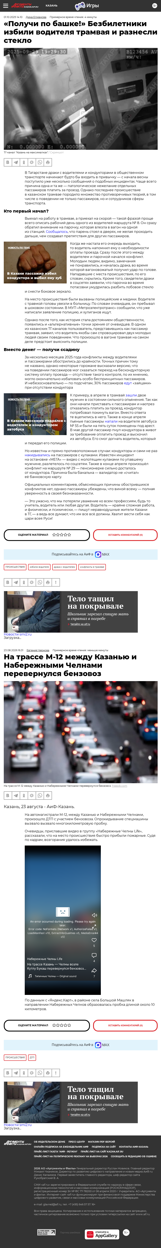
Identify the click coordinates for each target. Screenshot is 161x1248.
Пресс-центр (77, 1141)
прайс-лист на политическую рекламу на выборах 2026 (71, 1156)
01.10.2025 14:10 (13, 17)
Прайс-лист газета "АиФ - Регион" (55, 1151)
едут (128, 383)
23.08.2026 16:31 (13, 650)
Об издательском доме (49, 1141)
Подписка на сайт (104, 1146)
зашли (132, 395)
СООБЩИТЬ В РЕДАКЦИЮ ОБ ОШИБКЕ (134, 1156)
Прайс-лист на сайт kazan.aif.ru (102, 1151)
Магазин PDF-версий (101, 1141)
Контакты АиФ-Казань (133, 1146)
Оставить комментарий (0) (125, 535)
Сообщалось (57, 232)
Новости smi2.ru (18, 634)
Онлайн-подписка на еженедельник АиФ (61, 1146)
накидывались (38, 455)
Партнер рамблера (70, 1232)
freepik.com (119, 785)
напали (111, 421)
